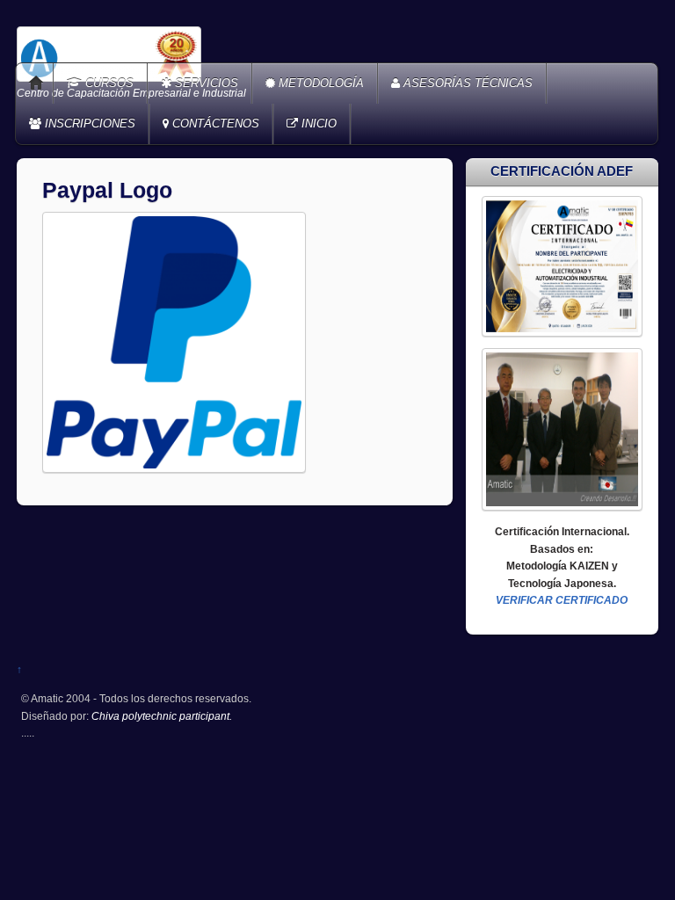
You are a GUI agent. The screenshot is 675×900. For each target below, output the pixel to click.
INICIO (317, 123)
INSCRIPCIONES (88, 123)
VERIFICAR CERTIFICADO (562, 600)
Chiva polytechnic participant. (161, 716)
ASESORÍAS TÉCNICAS (466, 83)
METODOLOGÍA (319, 83)
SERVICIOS (204, 83)
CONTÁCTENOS (214, 123)
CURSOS (108, 83)
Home (36, 83)
